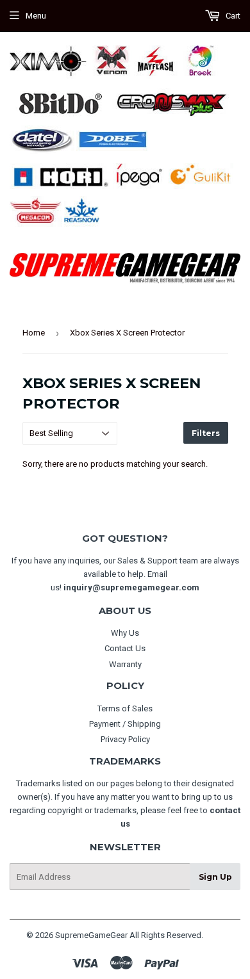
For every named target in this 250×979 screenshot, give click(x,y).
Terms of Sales (125, 708)
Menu (36, 15)
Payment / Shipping (125, 724)
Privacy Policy (125, 739)
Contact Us (125, 648)
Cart (232, 15)
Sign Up (215, 877)
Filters (206, 433)
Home (33, 332)
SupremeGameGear (91, 935)
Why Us (125, 633)
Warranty (125, 664)
